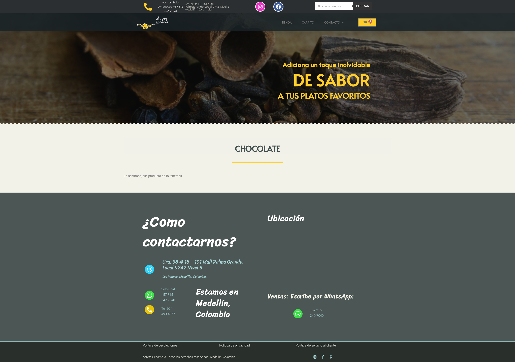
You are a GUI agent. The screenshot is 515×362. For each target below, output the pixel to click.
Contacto (332, 22)
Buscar (362, 6)
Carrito (308, 22)
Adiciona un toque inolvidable (326, 64)
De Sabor (331, 80)
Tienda (287, 22)
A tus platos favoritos (324, 95)
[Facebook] (278, 7)
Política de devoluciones (160, 345)
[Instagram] (260, 7)
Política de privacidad (234, 345)
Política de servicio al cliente (316, 345)
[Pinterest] (331, 357)
